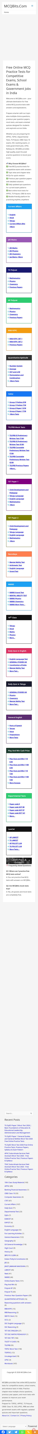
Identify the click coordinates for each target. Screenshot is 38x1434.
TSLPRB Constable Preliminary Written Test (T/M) (19, 450)
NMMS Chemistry (17, 601)
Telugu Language (17, 496)
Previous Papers (16, 287)
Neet (6, 1273)
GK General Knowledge (13, 1244)
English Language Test (19, 659)
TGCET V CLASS (10, 1342)
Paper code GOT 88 (17, 807)
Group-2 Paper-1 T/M (18, 411)
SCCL (6, 1320)
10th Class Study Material (14, 1182)
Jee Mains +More (16, 257)
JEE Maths (13, 248)
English (13, 215)
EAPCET (7, 1222)
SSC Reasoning (10, 1327)
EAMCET (8, 1219)
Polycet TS (8, 1292)
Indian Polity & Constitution (15, 1259)
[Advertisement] (19, 41)
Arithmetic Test (16, 565)
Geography (9, 1241)
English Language (17, 499)
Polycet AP (9, 1288)
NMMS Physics (15, 598)
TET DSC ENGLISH (11, 1331)
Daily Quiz (8, 1208)
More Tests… (15, 849)
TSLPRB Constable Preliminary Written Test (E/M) (19, 459)
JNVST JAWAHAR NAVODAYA (15, 1266)
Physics (13, 281)
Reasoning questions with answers (18, 1303)
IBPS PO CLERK (10, 1255)
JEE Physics (14, 251)
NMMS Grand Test (17, 592)
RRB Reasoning (10, 1312)
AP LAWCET (14, 837)
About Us (5, 1415)
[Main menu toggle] (32, 5)
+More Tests (14, 381)
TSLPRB (7, 1345)
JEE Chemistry (15, 254)
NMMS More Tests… (17, 604)
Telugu (12, 221)
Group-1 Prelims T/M (18, 405)
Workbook (9, 1363)
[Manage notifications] (33, 1429)
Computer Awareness (13, 1197)
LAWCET (8, 1270)
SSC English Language (13, 1323)
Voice (12, 731)
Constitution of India (18, 665)
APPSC (7, 1186)
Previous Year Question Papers (16, 1295)
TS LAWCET (14, 840)
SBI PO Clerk (9, 1316)
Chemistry (14, 284)
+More (12, 505)
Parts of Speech (16, 725)
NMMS (7, 1277)
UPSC (7, 1360)
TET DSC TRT (9, 1338)
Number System (16, 366)
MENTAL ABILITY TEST (18, 595)
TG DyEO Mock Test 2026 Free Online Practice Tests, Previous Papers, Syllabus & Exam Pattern (19, 1147)
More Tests (14, 737)
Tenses (12, 728)
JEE (6, 1263)
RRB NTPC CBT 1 (16, 339)
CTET (6, 1201)
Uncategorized (10, 1356)
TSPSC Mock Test (11, 1349)
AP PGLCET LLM (16, 843)
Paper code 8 (15, 804)
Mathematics (15, 278)
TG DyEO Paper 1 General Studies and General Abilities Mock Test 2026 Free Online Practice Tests (19, 1138)
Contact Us (15, 1415)
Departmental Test (12, 1211)
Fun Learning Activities (13, 1233)
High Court (9, 1248)
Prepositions (15, 735)
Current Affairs (10, 1204)
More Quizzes (15, 783)
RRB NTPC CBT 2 (16, 342)
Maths (12, 632)
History (7, 1252)
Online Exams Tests (12, 1281)
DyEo (7, 1215)
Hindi (12, 218)
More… (12, 638)
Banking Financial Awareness (16, 1190)
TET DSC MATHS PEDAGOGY (15, 1334)
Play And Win (9, 1284)
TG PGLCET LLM (16, 846)
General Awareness (12, 1237)
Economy (8, 1226)
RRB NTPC (8, 1309)
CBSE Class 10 (10, 1193)
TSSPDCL (8, 1352)
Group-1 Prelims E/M (18, 402)
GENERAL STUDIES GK (18, 662)
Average (13, 369)
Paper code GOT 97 (17, 810)
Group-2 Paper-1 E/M (18, 408)
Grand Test (14, 571)
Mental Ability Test (17, 562)
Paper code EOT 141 (17, 813)
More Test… (14, 671)
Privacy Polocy (26, 1415)
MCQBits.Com (15, 6)
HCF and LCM (15, 372)
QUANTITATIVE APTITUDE (14, 1299)
